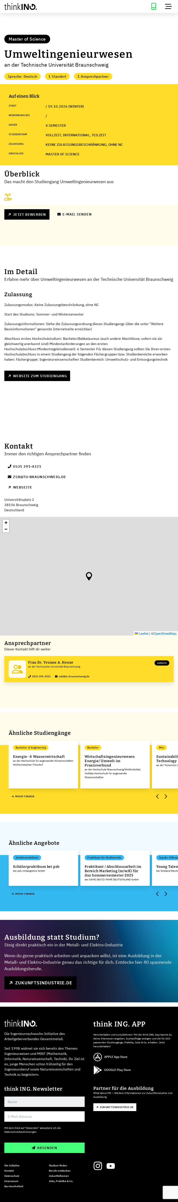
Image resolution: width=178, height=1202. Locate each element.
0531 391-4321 (27, 466)
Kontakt (9, 1170)
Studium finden (58, 1165)
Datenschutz (11, 1175)
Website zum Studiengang (40, 376)
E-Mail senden (77, 214)
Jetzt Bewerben (29, 214)
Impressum (11, 1181)
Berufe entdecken (60, 1170)
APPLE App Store (115, 1057)
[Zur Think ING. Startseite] (44, 6)
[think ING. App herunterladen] (153, 6)
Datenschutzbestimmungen (20, 1131)
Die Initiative (12, 1165)
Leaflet (143, 633)
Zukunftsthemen (59, 1175)
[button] (89, 576)
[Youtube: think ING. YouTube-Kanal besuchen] (110, 1166)
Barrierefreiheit (13, 1186)
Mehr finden (25, 796)
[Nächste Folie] (165, 797)
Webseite (22, 487)
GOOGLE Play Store (117, 1070)
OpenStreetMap (164, 633)
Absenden (47, 1148)
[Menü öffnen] (168, 6)
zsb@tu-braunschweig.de (39, 477)
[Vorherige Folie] (158, 797)
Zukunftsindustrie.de (43, 983)
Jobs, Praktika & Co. (61, 1181)
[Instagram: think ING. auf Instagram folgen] (97, 1166)
